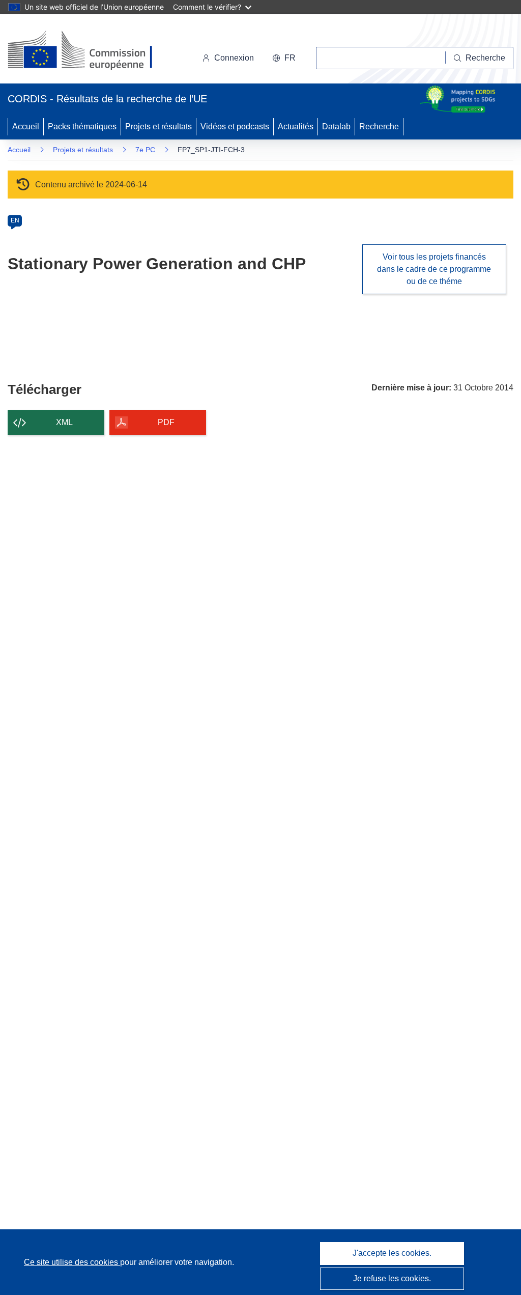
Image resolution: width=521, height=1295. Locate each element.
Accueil (25, 126)
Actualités (295, 126)
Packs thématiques (82, 126)
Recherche (379, 126)
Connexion (234, 57)
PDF (166, 422)
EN (15, 220)
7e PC (145, 150)
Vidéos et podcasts (234, 126)
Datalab (336, 126)
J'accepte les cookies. (392, 1253)
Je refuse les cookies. (392, 1278)
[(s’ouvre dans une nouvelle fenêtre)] (90, 51)
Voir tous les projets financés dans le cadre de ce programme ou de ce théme (434, 269)
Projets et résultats (158, 126)
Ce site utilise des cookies (72, 1262)
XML (64, 422)
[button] (284, 58)
